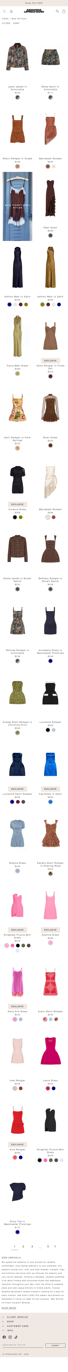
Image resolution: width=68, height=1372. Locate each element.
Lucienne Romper (50, 722)
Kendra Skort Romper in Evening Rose (50, 864)
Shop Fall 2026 (34, 3)
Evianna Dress (17, 509)
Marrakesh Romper (50, 158)
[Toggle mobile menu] (4, 11)
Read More (9, 1308)
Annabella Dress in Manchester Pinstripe (50, 651)
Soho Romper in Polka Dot (51, 366)
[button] (65, 10)
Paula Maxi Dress (17, 365)
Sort (16, 23)
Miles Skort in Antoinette (50, 87)
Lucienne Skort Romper (17, 794)
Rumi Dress (50, 437)
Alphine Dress (50, 934)
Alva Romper (17, 1149)
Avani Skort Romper (50, 1011)
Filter (6, 23)
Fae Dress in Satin (50, 794)
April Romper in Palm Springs (17, 438)
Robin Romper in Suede (17, 158)
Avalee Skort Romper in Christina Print (17, 723)
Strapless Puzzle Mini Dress (17, 935)
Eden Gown (51, 227)
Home (5, 18)
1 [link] (15, 1247)
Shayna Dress (17, 863)
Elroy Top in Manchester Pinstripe (17, 1222)
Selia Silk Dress (18, 1011)
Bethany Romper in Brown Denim (50, 579)
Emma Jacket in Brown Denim (17, 579)
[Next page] (55, 1246)
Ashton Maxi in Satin (17, 296)
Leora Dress (50, 1080)
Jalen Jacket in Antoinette (17, 87)
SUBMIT (55, 1345)
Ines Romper (17, 1080)
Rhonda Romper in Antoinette (17, 651)
